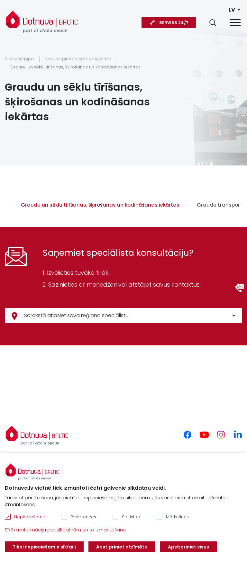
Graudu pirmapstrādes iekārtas (78, 59)
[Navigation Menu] (235, 22)
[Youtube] (204, 434)
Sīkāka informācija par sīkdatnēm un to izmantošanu (65, 530)
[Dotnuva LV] (42, 19)
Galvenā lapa (19, 59)
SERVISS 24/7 (173, 23)
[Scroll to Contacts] (239, 287)
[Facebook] (187, 434)
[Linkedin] (237, 434)
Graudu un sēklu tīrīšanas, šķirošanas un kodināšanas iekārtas (75, 67)
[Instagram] (220, 434)
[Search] (212, 22)
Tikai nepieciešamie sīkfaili (44, 547)
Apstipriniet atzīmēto (122, 547)
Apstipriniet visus (188, 547)
